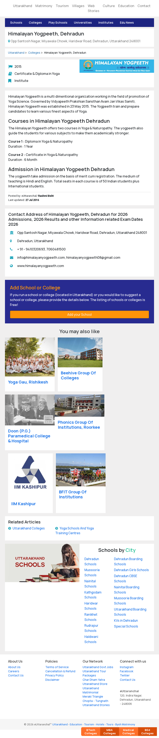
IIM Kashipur (23, 503)
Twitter (125, 675)
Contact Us (16, 675)
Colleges (35, 22)
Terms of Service (57, 667)
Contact (144, 6)
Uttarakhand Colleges (29, 528)
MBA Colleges (109, 731)
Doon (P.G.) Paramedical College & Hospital (29, 436)
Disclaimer (52, 680)
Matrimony (43, 6)
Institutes (105, 22)
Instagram (127, 667)
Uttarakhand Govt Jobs (98, 667)
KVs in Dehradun (126, 620)
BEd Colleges (147, 731)
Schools (16, 22)
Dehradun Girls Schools (131, 570)
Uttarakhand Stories (96, 705)
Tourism (62, 6)
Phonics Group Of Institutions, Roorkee (79, 424)
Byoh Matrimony (125, 724)
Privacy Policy (54, 675)
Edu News (127, 22)
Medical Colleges (128, 731)
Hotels (100, 724)
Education (126, 6)
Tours (109, 724)
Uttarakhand (22, 6)
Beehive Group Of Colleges (78, 375)
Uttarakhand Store (95, 684)
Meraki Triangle (93, 696)
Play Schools (57, 22)
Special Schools (126, 626)
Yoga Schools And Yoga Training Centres (74, 530)
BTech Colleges (90, 731)
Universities (83, 22)
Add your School (79, 314)
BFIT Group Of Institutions (73, 494)
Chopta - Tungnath (95, 701)
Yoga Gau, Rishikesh (28, 382)
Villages (78, 6)
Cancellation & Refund (60, 671)
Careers (13, 671)
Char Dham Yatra (94, 680)
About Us (14, 667)
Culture (109, 6)
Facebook (126, 671)
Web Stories (93, 8)
